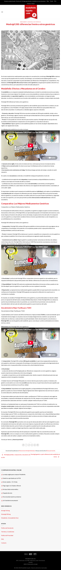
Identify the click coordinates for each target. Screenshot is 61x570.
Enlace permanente (51, 450)
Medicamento (23, 21)
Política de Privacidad (7, 535)
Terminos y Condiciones (7, 531)
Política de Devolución (7, 528)
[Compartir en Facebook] (26, 445)
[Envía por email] (32, 445)
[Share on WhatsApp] (23, 445)
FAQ (55, 1)
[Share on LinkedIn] (37, 445)
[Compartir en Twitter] (29, 445)
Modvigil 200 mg (6, 514)
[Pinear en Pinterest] (35, 445)
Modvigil (30, 21)
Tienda (51, 1)
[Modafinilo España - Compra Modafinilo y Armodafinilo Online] (30, 12)
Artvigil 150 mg (5, 510)
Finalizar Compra (31, 3)
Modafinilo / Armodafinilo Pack (10, 518)
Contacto (3, 543)
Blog (48, 1)
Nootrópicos (37, 21)
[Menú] (2, 12)
